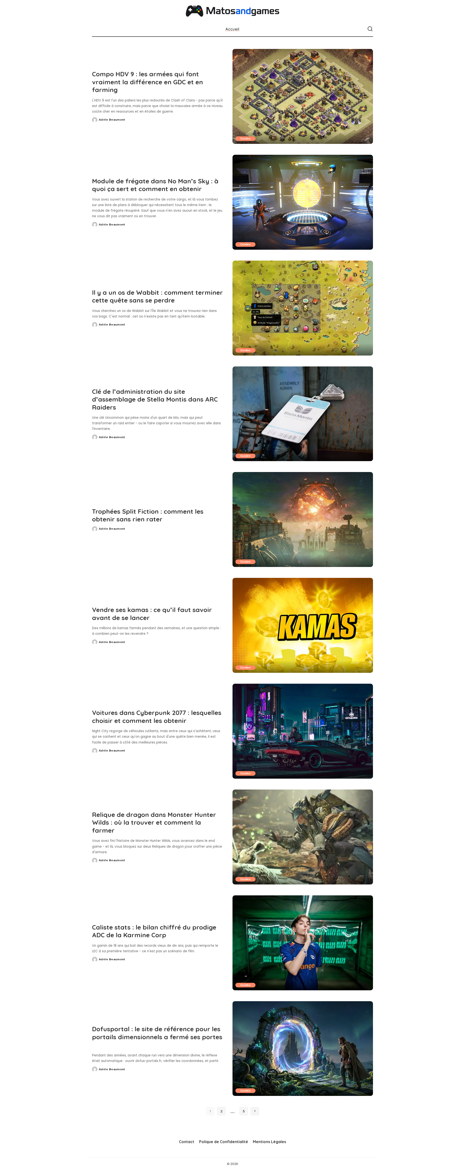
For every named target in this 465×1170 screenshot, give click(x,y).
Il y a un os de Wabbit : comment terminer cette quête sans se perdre (157, 296)
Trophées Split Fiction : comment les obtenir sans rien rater (147, 515)
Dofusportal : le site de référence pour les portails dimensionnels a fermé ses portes (157, 1033)
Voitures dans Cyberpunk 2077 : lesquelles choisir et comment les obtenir (156, 717)
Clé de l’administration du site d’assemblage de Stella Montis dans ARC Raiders (155, 399)
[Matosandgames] (232, 11)
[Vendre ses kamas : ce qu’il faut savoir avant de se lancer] (302, 625)
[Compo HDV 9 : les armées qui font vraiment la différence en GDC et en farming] (302, 96)
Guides (245, 138)
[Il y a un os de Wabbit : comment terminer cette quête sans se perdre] (302, 308)
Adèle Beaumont (112, 119)
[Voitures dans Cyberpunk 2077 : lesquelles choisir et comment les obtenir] (302, 731)
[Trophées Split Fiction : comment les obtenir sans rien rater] (302, 519)
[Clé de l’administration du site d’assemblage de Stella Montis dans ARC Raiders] (302, 413)
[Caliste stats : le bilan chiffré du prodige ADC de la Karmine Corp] (302, 942)
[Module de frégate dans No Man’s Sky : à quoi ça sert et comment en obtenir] (302, 202)
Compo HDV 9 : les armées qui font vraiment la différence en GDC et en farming (147, 82)
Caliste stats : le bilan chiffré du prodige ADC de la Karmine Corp (154, 931)
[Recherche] (370, 29)
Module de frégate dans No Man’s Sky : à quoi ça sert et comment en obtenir (155, 185)
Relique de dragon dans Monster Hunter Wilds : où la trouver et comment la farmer (154, 822)
